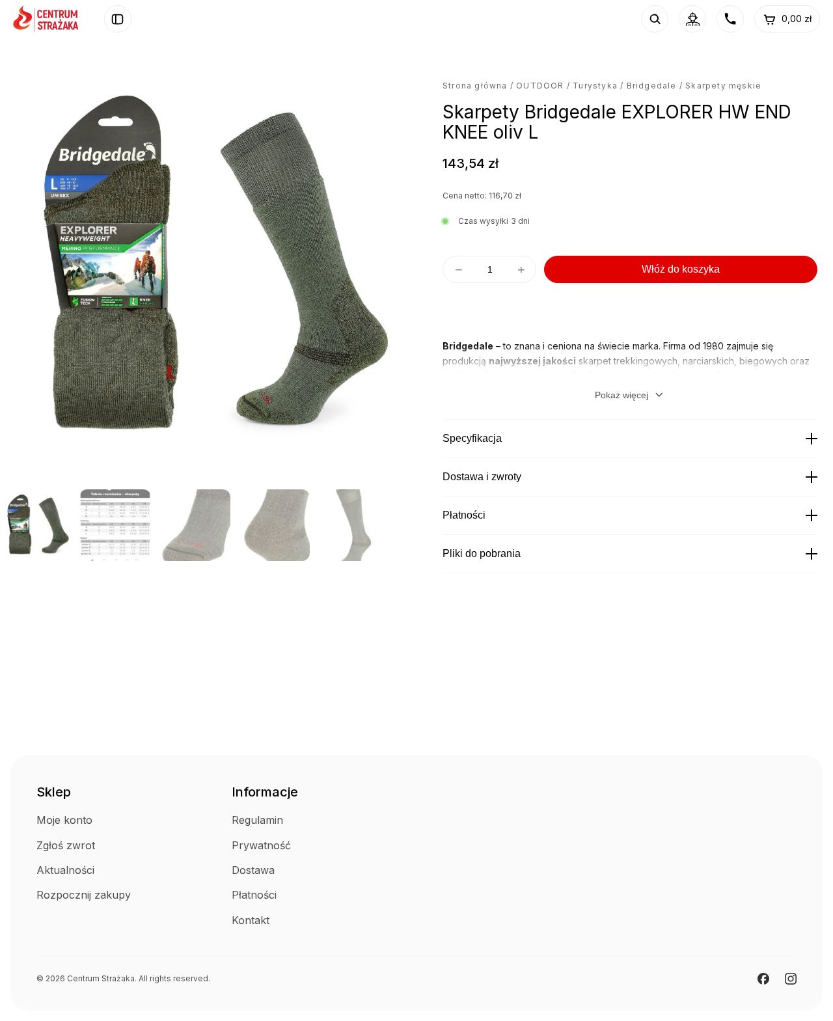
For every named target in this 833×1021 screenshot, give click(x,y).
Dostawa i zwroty (482, 476)
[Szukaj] (654, 19)
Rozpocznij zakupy (83, 894)
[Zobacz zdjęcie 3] (194, 525)
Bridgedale (652, 85)
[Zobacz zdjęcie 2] (115, 525)
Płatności (464, 515)
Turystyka (595, 85)
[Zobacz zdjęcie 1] (36, 525)
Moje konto (64, 819)
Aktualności (65, 870)
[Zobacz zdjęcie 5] (353, 525)
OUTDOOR (540, 85)
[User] (692, 19)
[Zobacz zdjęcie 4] (274, 525)
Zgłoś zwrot (65, 845)
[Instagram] (791, 979)
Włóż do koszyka (681, 269)
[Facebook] (763, 979)
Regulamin (257, 819)
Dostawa (253, 870)
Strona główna (475, 85)
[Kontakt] (730, 19)
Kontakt (250, 920)
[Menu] (117, 19)
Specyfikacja (472, 438)
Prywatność (261, 845)
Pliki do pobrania (482, 553)
